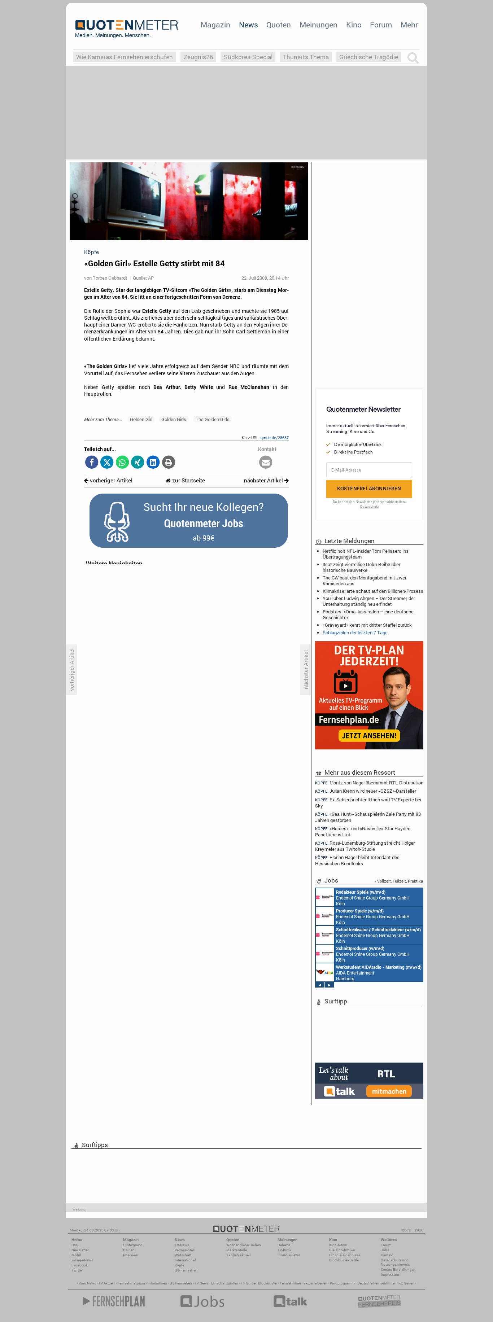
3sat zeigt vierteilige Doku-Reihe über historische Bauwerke (361, 567)
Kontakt (387, 1255)
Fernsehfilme (290, 1283)
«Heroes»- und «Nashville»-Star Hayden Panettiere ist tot (362, 831)
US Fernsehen (181, 1283)
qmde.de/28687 (275, 437)
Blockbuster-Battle (344, 1260)
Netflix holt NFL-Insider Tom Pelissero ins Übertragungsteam (366, 554)
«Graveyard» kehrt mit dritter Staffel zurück (367, 625)
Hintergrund (133, 1245)
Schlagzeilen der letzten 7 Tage (355, 632)
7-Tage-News (82, 1260)
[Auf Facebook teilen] (92, 462)
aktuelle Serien (315, 1283)
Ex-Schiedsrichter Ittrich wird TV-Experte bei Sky (368, 803)
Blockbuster (267, 1283)
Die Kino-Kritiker (342, 1250)
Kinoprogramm (342, 1283)
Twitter (77, 1270)
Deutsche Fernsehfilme (375, 1283)
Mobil (76, 1255)
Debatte (284, 1245)
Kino (354, 24)
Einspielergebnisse (344, 1255)
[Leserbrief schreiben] (266, 462)
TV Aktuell (107, 1283)
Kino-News (338, 1245)
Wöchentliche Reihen (243, 1245)
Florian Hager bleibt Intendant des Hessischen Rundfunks (357, 860)
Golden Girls (173, 419)
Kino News (87, 1283)
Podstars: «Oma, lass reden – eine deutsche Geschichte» (368, 614)
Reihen (129, 1250)
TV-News (182, 1245)
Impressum (390, 1274)
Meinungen (318, 24)
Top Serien (405, 1283)
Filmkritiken (157, 1283)
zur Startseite (188, 480)
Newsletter (79, 1250)
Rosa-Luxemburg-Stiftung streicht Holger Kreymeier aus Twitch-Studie (365, 846)
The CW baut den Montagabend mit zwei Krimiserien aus (364, 580)
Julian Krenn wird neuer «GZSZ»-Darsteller (365, 791)
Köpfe (179, 1265)
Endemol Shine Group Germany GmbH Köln (373, 897)
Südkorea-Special (248, 57)
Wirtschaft (183, 1255)
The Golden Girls (213, 419)
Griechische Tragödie (368, 57)
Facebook (79, 1265)
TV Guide (248, 1283)
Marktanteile (236, 1250)
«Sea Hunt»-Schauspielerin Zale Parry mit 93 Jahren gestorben (368, 817)
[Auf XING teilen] (137, 462)
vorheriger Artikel (110, 480)
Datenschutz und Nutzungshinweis (395, 1262)
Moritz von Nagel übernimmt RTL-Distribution (369, 782)
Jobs (385, 1250)
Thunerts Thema (306, 57)
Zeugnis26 (198, 57)
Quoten (278, 24)
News (248, 24)
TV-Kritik (284, 1250)
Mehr (409, 24)
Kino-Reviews (289, 1255)
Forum (381, 24)
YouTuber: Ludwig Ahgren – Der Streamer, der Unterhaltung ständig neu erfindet (369, 601)
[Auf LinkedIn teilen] (153, 462)
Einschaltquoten (224, 1283)
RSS (74, 1245)
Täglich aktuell (238, 1255)
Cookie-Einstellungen (398, 1269)
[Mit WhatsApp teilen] (122, 462)
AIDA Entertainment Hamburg (379, 972)
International (185, 1260)
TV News (202, 1283)
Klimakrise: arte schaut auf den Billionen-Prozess (373, 591)
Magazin (215, 24)
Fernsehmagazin (131, 1283)
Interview (130, 1255)
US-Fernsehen (186, 1270)
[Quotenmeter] (127, 29)
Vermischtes (185, 1250)
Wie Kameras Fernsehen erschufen (124, 57)
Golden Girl (141, 419)
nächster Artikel (264, 480)
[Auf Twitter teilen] (107, 462)
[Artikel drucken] (168, 462)
